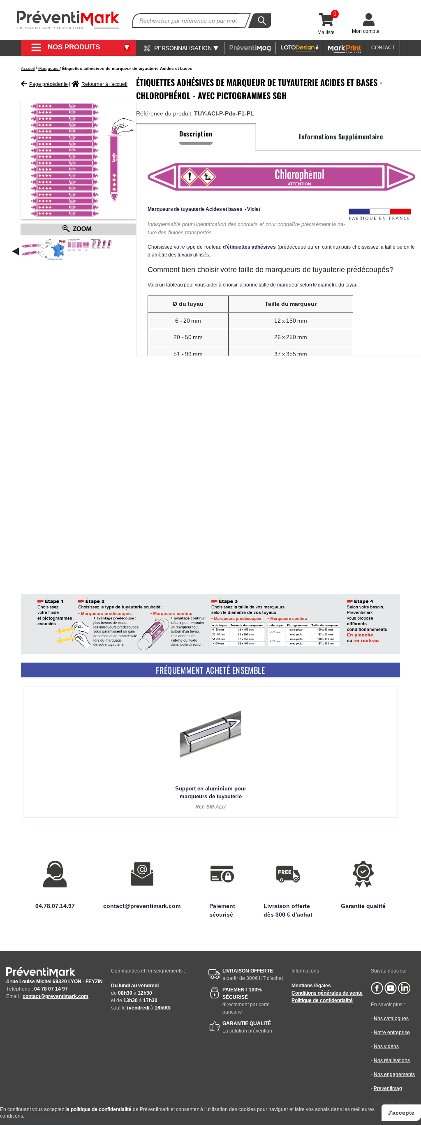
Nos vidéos (386, 1046)
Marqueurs (49, 68)
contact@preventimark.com (55, 996)
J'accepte (401, 1112)
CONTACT (383, 48)
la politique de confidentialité (98, 1109)
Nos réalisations (392, 1060)
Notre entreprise (392, 1032)
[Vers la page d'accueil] (68, 20)
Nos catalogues (391, 1018)
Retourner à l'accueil (104, 84)
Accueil (28, 68)
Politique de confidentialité (322, 1000)
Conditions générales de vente (327, 993)
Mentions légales (311, 986)
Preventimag (388, 1088)
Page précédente (48, 84)
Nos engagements (394, 1074)
